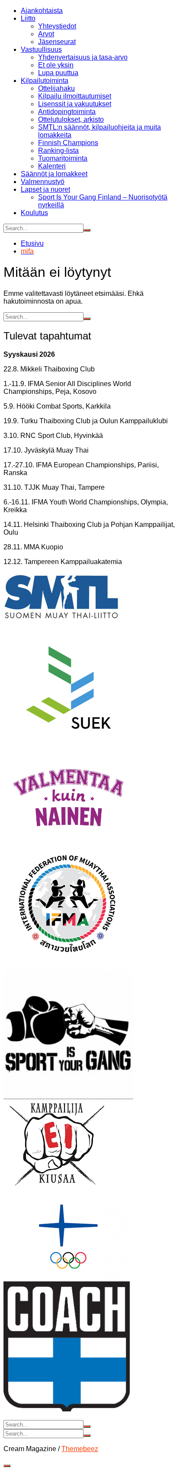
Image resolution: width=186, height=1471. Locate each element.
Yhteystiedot (57, 26)
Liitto (28, 18)
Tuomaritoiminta (62, 158)
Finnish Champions (68, 142)
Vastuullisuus (41, 49)
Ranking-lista (58, 150)
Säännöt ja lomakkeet (54, 174)
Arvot (46, 34)
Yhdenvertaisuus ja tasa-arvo (83, 57)
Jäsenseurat (57, 41)
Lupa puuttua (58, 72)
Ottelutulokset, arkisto (71, 119)
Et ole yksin (56, 65)
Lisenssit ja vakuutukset (74, 104)
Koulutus (34, 212)
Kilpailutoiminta (44, 80)
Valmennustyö (42, 181)
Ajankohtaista (42, 10)
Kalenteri (52, 166)
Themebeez (79, 1448)
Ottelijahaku (56, 88)
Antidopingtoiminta (67, 111)
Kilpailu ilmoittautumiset (74, 96)
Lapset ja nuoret (45, 189)
